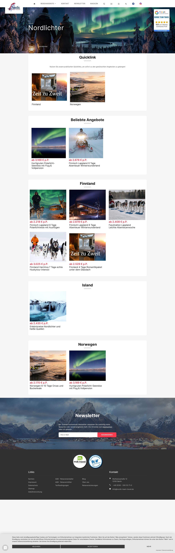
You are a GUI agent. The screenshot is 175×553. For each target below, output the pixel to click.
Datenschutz (107, 427)
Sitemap (31, 489)
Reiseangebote (47, 4)
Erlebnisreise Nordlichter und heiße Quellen (45, 327)
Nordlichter (43, 46)
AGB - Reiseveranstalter (64, 479)
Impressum (32, 482)
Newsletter (79, 4)
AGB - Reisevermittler (63, 482)
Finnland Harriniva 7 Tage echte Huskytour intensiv (46, 268)
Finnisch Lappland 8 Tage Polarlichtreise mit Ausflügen (45, 226)
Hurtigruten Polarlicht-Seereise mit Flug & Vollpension (43, 165)
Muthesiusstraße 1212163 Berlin (119, 480)
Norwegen (75, 104)
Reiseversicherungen (90, 485)
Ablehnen (36, 546)
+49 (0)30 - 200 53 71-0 (122, 485)
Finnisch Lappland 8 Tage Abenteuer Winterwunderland (84, 164)
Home (30, 46)
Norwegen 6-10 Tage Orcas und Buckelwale (46, 387)
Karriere (31, 479)
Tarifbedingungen (62, 485)
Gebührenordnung (35, 492)
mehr (149, 546)
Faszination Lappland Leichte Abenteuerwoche (122, 226)
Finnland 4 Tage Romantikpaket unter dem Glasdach (85, 268)
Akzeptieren (93, 546)
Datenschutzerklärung (167, 550)
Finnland (36, 104)
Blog (84, 479)
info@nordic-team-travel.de (123, 489)
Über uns (85, 482)
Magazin (94, 4)
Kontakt (65, 4)
